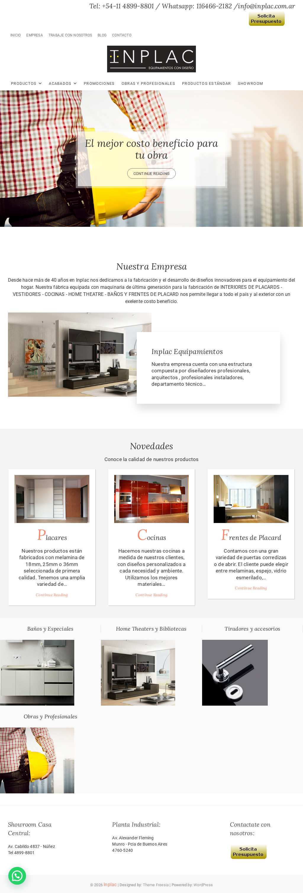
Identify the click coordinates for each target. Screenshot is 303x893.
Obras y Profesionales (148, 83)
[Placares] (51, 499)
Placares (52, 534)
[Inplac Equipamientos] (80, 315)
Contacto (121, 35)
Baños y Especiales (50, 628)
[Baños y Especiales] (37, 643)
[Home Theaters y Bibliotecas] (138, 643)
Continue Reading (52, 594)
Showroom (250, 83)
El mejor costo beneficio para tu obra (151, 149)
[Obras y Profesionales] (37, 730)
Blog (102, 35)
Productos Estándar (206, 83)
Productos (24, 83)
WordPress (203, 885)
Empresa (34, 35)
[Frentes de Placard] (251, 499)
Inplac (110, 884)
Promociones (99, 83)
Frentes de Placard (251, 534)
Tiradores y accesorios (252, 628)
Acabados (60, 83)
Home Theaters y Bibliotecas (151, 628)
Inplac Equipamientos (187, 351)
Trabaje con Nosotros (70, 35)
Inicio (15, 35)
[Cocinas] (151, 499)
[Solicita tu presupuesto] (266, 14)
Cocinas (151, 534)
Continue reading (151, 173)
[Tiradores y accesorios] (235, 643)
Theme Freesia (156, 885)
